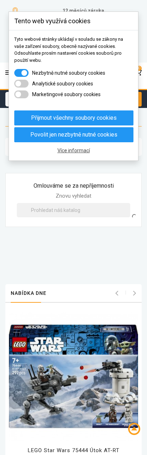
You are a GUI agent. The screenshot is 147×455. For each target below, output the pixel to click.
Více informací (73, 150)
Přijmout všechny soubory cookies (74, 117)
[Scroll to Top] (134, 429)
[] (128, 210)
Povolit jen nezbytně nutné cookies (73, 134)
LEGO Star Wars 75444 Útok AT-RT (74, 450)
